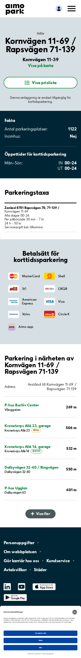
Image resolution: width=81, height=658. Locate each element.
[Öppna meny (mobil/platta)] (72, 8)
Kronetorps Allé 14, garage (27, 446)
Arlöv (40, 33)
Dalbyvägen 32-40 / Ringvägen (31, 467)
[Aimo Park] (14, 8)
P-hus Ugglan (15, 488)
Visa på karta (40, 65)
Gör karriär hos (21, 560)
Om (20, 551)
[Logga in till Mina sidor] (59, 9)
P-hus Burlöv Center (21, 405)
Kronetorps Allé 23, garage (27, 425)
